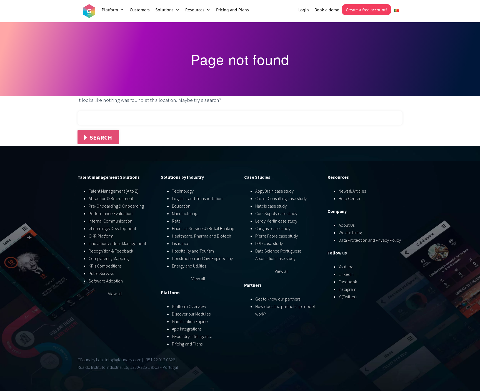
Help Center (350, 198)
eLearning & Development (112, 228)
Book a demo (326, 9)
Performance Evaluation (110, 213)
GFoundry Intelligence (192, 336)
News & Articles (352, 191)
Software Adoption (106, 281)
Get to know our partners (277, 299)
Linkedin (346, 274)
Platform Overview (189, 306)
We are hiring (350, 232)
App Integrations (186, 329)
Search (101, 137)
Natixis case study (271, 206)
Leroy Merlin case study (276, 221)
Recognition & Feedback (111, 251)
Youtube (346, 266)
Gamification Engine (190, 321)
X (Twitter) (348, 296)
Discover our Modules (191, 314)
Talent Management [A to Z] (113, 191)
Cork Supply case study (276, 213)
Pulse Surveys (101, 273)
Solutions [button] (164, 9)
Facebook (348, 281)
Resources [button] (194, 9)
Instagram (347, 289)
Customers (140, 9)
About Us (346, 225)
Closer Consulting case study (281, 198)
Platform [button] (110, 9)
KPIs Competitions (105, 266)
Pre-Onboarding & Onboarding (116, 206)
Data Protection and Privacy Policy (370, 240)
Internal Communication (110, 221)
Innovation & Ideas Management (117, 243)
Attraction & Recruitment (111, 198)
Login (303, 9)
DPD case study (269, 243)
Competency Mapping (109, 258)
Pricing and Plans (232, 9)
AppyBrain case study (274, 191)
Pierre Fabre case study (276, 236)
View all (115, 293)
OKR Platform (101, 236)
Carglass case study (272, 228)
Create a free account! (366, 9)
